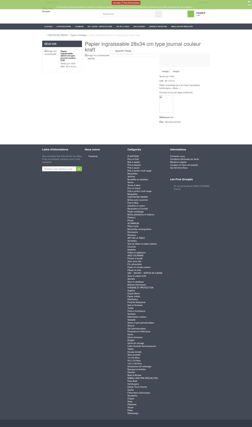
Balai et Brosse (134, 375)
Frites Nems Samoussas (138, 392)
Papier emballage (135, 211)
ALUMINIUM (79, 26)
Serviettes (132, 240)
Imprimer (91, 58)
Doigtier (131, 340)
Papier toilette (133, 296)
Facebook (93, 156)
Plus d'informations (131, 2)
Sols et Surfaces (134, 305)
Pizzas (130, 220)
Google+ (176, 71)
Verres (130, 182)
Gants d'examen (135, 337)
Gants (130, 334)
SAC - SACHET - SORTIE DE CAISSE (100, 26)
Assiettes (131, 249)
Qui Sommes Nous (179, 167)
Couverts (131, 246)
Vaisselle (131, 319)
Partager (165, 71)
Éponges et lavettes (136, 369)
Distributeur (132, 299)
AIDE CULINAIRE (139, 26)
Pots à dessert (134, 164)
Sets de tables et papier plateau (142, 243)
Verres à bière (133, 185)
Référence (164, 117)
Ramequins (132, 232)
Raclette (131, 372)
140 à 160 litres (134, 363)
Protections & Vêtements (138, 331)
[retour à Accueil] (43, 35)
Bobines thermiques (136, 284)
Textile (130, 308)
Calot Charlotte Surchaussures (141, 346)
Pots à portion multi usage (139, 170)
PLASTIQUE (48, 26)
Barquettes (132, 173)
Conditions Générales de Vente (184, 159)
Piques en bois (134, 270)
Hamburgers (133, 383)
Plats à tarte (133, 226)
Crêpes (130, 398)
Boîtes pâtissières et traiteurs (140, 214)
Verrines (131, 176)
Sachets (131, 278)
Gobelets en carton (136, 205)
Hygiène (131, 290)
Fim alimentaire (134, 264)
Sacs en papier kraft (136, 275)
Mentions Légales (178, 162)
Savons (130, 325)
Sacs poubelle (133, 354)
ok (79, 168)
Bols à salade (133, 162)
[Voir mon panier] (191, 14)
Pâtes (130, 410)
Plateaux (131, 217)
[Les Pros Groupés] (69, 14)
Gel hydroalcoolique (136, 328)
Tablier (130, 348)
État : (162, 121)
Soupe (130, 407)
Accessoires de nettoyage (139, 366)
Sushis (130, 389)
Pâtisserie (131, 404)
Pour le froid (133, 159)
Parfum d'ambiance (136, 310)
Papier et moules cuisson (139, 267)
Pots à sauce (133, 167)
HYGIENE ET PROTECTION (158, 26)
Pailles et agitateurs (136, 252)
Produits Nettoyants (136, 302)
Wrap (129, 401)
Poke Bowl (132, 380)
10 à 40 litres (133, 357)
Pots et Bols (132, 202)
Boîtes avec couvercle (137, 199)
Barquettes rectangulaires (139, 229)
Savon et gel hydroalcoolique (140, 322)
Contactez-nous (177, 156)
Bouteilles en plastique (137, 179)
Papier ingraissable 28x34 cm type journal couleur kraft (68, 56)
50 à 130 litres (134, 360)
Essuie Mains (133, 293)
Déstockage (132, 413)
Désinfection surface (136, 316)
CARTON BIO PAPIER (64, 26)
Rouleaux (131, 234)
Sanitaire (131, 313)
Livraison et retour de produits (184, 164)
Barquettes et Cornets (137, 208)
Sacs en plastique (135, 281)
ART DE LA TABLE (122, 26)
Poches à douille (135, 258)
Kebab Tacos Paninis (137, 386)
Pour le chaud (133, 188)
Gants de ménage (135, 343)
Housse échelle (134, 351)
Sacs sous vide (134, 261)
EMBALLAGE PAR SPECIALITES (182, 26)
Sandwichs (132, 395)
